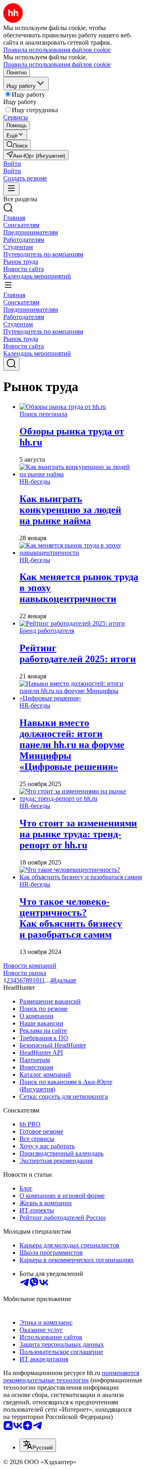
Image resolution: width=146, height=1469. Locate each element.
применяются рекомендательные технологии (71, 1376)
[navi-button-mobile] (11, 189)
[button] (12, 163)
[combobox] (37, 1445)
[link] (17, 145)
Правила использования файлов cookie (57, 64)
